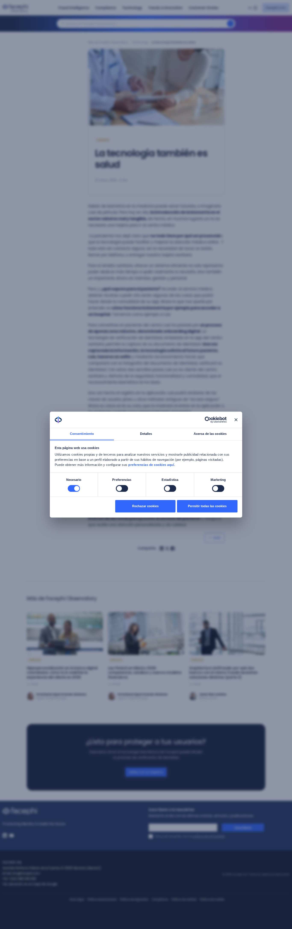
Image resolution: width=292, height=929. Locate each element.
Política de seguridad (134, 899)
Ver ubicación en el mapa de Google (30, 884)
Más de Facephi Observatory (108, 42)
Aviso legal (77, 899)
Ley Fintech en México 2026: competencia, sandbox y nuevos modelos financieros (144, 673)
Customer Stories (203, 8)
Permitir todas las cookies (207, 506)
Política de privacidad (102, 899)
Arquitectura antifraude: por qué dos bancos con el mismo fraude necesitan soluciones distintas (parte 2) (223, 673)
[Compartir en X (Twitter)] (167, 548)
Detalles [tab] (146, 434)
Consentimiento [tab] (82, 434)
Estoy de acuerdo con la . (190, 836)
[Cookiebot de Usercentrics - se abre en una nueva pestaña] (208, 419)
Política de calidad (183, 899)
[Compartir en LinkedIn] (162, 548)
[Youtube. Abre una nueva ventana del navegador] (11, 835)
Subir (217, 537)
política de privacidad (208, 836)
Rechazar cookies (145, 506)
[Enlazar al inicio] (73, 811)
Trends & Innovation (165, 8)
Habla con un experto (146, 772)
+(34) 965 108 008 (22, 879)
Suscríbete (243, 828)
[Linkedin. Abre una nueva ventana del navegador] (5, 835)
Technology (132, 8)
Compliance (105, 8)
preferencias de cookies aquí (151, 465)
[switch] (122, 488)
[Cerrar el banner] (235, 419)
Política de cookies (212, 899)
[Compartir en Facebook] (173, 548)
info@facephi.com (26, 873)
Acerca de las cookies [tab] (210, 434)
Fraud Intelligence (73, 8)
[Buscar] (230, 23)
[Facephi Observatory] (16, 8)
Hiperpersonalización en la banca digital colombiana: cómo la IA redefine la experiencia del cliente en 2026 (62, 673)
